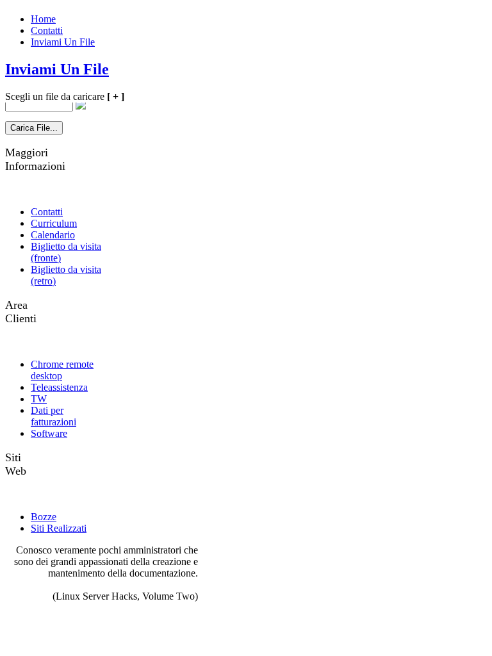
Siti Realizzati (58, 528)
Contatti (47, 30)
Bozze (43, 516)
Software (49, 433)
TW (39, 398)
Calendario (53, 234)
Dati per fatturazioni (53, 416)
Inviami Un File (63, 42)
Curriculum (54, 223)
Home (43, 18)
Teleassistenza (59, 387)
